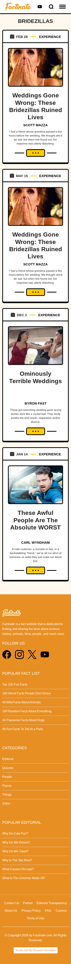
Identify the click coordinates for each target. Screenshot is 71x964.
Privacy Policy (31, 910)
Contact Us (11, 903)
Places (7, 785)
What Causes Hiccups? (18, 869)
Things (7, 794)
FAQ (48, 910)
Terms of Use (35, 918)
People (7, 776)
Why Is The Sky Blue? (17, 860)
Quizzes (7, 767)
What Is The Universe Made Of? (23, 878)
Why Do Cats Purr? (15, 833)
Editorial (7, 759)
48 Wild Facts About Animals (21, 702)
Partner (28, 903)
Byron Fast (36, 403)
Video (6, 803)
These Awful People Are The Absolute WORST (35, 520)
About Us (11, 910)
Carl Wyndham (35, 542)
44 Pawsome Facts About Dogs (23, 720)
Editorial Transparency (52, 903)
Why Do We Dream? (16, 842)
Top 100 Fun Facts (14, 684)
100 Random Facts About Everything (26, 711)
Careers (61, 910)
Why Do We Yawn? (15, 851)
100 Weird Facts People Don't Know (26, 693)
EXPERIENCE (50, 37)
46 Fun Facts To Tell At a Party (22, 729)
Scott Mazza (35, 125)
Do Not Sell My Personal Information (36, 950)
